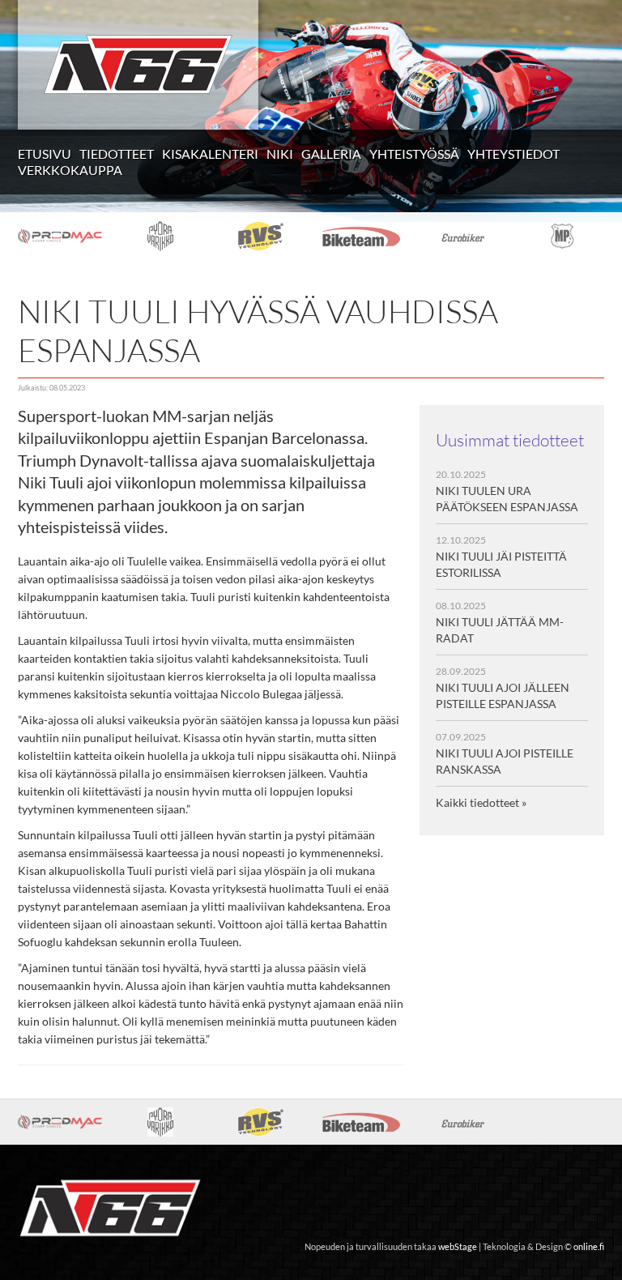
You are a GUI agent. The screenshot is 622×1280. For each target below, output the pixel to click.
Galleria (331, 153)
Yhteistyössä (414, 153)
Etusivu (44, 153)
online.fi (588, 1247)
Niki (279, 153)
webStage (457, 1247)
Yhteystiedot (513, 153)
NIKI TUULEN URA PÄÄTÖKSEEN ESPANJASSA (507, 491)
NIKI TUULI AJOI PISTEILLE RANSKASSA (504, 753)
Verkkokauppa (70, 169)
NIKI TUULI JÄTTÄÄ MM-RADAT (500, 622)
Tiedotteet (116, 153)
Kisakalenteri (210, 153)
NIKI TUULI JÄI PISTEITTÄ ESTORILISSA (501, 556)
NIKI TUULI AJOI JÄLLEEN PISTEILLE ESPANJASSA (502, 687)
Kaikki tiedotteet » (481, 802)
